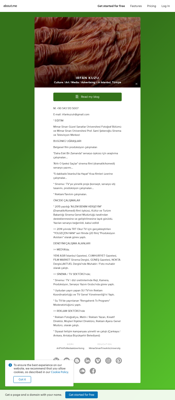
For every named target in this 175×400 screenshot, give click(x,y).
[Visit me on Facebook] (93, 372)
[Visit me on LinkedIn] (87, 362)
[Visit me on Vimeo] (98, 362)
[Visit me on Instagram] (108, 362)
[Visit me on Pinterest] (119, 362)
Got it (22, 379)
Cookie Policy (59, 372)
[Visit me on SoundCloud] (82, 372)
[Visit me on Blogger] (77, 362)
